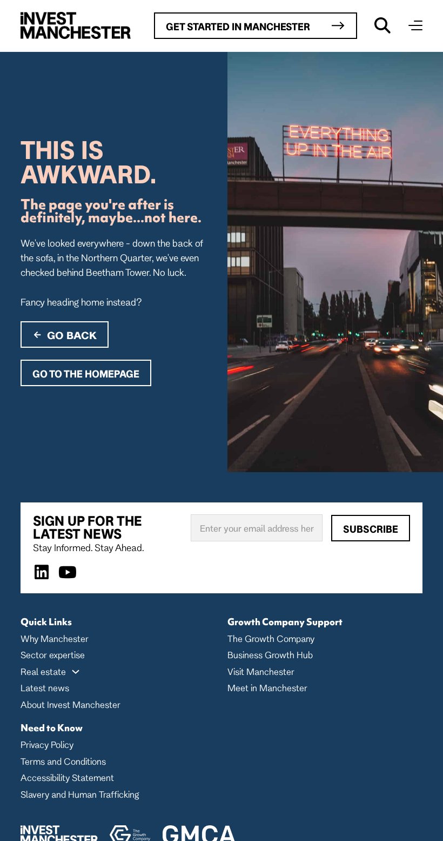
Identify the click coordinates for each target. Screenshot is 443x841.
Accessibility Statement (67, 777)
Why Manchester (55, 638)
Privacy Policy (47, 744)
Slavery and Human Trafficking (80, 794)
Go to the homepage (85, 374)
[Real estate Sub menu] (75, 671)
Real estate (43, 671)
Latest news (45, 688)
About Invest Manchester (70, 704)
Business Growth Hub (270, 655)
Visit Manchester (260, 671)
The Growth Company (270, 638)
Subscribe (370, 529)
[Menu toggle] (415, 25)
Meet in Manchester (267, 688)
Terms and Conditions (63, 761)
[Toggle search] (382, 25)
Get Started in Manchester (238, 26)
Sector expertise (53, 655)
